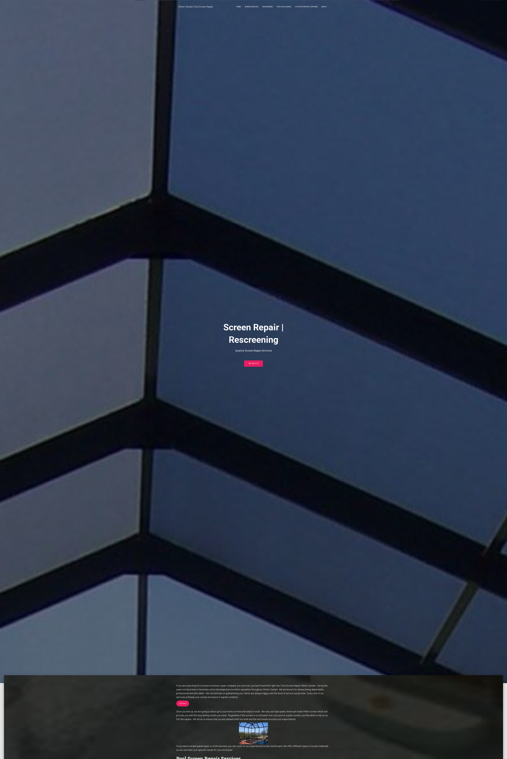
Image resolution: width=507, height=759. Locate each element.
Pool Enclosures (284, 7)
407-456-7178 (253, 363)
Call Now (182, 703)
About (324, 7)
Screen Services (251, 7)
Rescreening (267, 7)
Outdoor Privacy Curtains (306, 7)
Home (238, 7)
